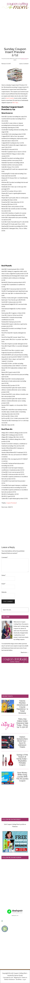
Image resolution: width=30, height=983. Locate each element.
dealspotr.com (15, 915)
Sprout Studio (18, 975)
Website (4, 592)
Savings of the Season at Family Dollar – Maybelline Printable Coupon (22, 760)
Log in (24, 979)
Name (4, 575)
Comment (5, 557)
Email (4, 583)
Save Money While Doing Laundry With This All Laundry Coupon (22, 777)
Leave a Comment (23, 63)
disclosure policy (24, 58)
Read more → (24, 652)
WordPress (19, 979)
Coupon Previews (11, 503)
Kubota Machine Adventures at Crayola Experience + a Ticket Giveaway (22, 707)
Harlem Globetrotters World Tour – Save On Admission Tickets (22, 742)
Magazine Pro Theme (19, 977)
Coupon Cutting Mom (15, 5)
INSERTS (10, 507)
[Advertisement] (15, 28)
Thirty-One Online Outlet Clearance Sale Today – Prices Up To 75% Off (22, 723)
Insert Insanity (10, 98)
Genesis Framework (9, 979)
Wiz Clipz (15, 102)
